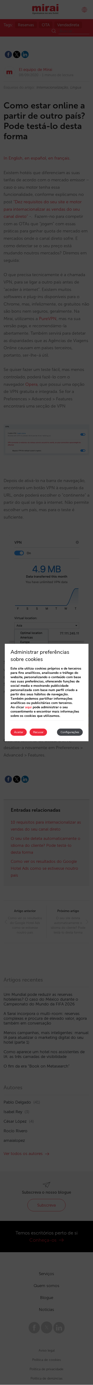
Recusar (38, 732)
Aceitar (18, 732)
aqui (28, 707)
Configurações (70, 732)
